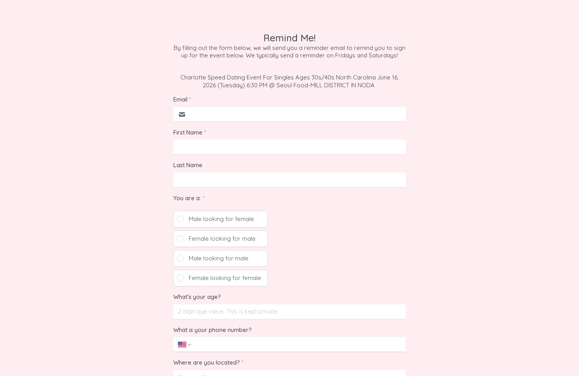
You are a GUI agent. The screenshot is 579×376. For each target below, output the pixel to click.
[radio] (220, 219)
